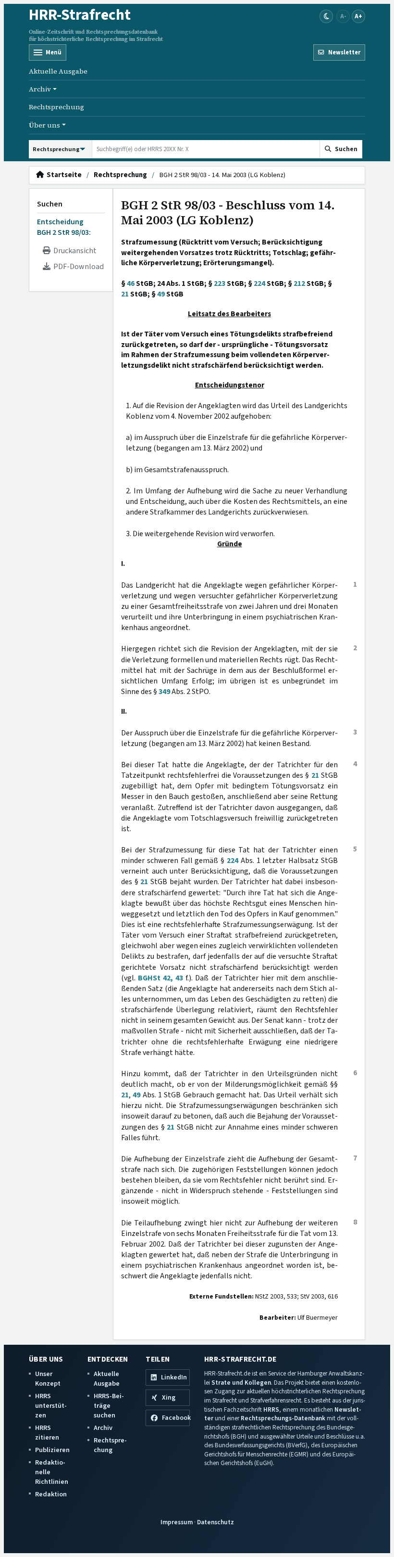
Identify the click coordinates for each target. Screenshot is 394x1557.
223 (219, 283)
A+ (358, 16)
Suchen (49, 204)
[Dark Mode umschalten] (326, 16)
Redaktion (51, 1494)
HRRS (271, 1409)
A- (343, 16)
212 (299, 283)
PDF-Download (77, 266)
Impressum (176, 1522)
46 (131, 283)
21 (125, 294)
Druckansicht (73, 250)
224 (259, 283)
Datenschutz (215, 1522)
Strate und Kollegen (241, 1382)
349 (164, 691)
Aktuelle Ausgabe (58, 71)
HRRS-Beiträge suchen (109, 1405)
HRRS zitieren (47, 1432)
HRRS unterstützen (51, 1405)
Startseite (63, 175)
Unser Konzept (48, 1379)
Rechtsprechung (56, 107)
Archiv (103, 1428)
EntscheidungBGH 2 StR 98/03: (64, 227)
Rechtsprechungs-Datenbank (283, 1418)
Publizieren (52, 1450)
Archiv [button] (40, 89)
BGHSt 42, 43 (160, 978)
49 (161, 294)
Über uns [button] (44, 125)
